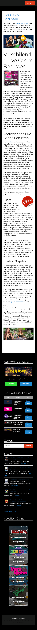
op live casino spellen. (18, 302)
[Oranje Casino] (8, 402)
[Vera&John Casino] (8, 409)
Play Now (26, 384)
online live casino (22, 23)
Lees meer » (24, 463)
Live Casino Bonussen (11, 17)
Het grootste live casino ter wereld (19, 479)
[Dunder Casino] (18, 377)
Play (28, 404)
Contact (14, 618)
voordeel (10, 142)
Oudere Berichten (10, 511)
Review (11, 384)
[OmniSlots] (8, 416)
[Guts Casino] (8, 422)
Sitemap (22, 618)
